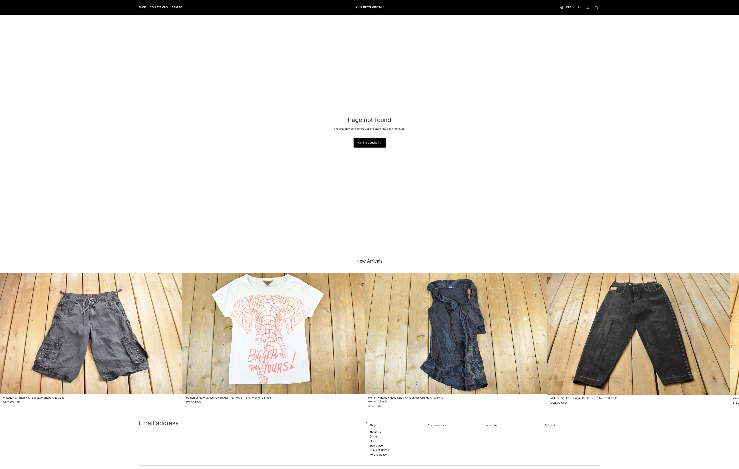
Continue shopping (369, 142)
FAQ (372, 441)
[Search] (579, 7)
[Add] (176, 388)
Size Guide (376, 445)
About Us (375, 432)
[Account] (588, 7)
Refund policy (378, 454)
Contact (374, 436)
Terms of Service (380, 450)
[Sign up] (365, 423)
